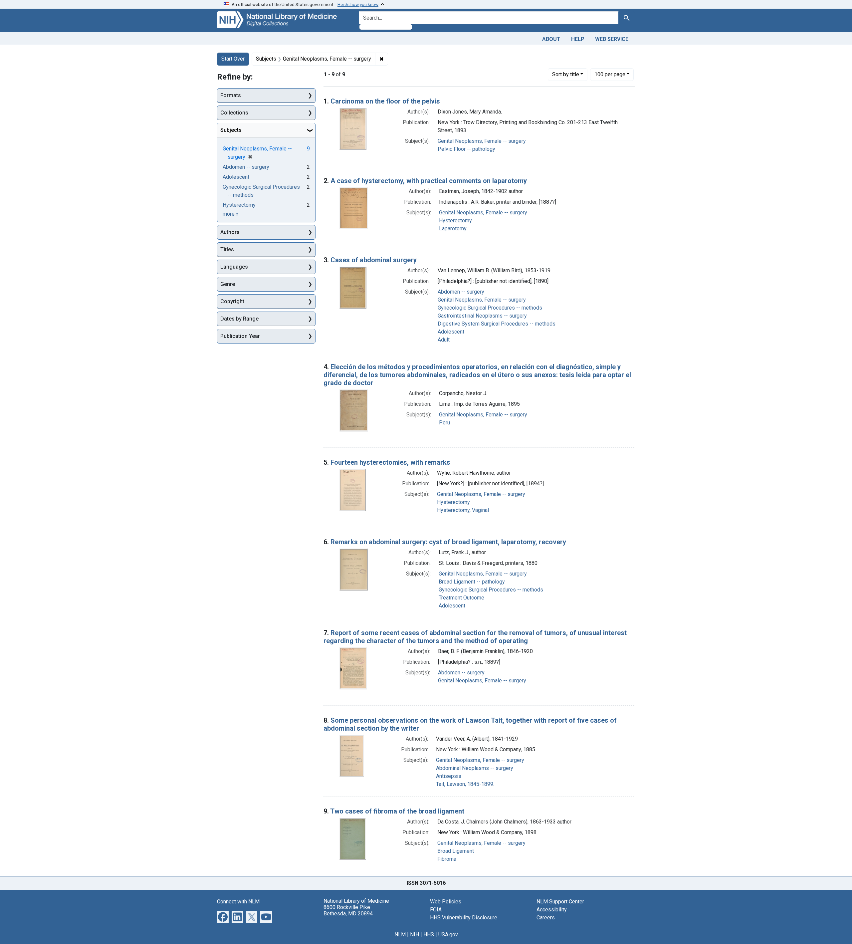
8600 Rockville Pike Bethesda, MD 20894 (348, 910)
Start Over (233, 59)
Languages (234, 267)
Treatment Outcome (461, 597)
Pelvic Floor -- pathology (466, 149)
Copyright (232, 301)
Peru (444, 422)
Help (577, 39)
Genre (227, 284)
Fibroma (446, 859)
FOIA (436, 909)
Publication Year (240, 336)
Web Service (611, 39)
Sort (565, 74)
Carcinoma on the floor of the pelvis (385, 101)
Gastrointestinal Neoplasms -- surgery (482, 316)
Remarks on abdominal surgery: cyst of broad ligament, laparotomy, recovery (448, 542)
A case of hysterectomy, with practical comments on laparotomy (428, 181)
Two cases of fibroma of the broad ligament (397, 811)
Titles (227, 249)
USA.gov (448, 934)
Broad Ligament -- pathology (472, 582)
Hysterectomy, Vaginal (463, 510)
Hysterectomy (455, 220)
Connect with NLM (238, 901)
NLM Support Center (560, 901)
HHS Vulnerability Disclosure (463, 917)
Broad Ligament (455, 851)
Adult (444, 340)
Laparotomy (453, 228)
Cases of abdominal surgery (373, 260)
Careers (545, 917)
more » (231, 214)
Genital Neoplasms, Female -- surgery (482, 141)
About (551, 39)
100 (609, 74)
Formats (230, 95)
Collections (234, 113)
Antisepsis (448, 776)
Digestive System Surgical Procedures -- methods (496, 324)
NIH (414, 934)
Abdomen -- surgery (461, 292)
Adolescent (451, 332)
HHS (428, 934)
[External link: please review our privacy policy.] (223, 916)
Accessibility (551, 909)
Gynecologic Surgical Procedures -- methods (490, 308)
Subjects (231, 130)
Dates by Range (239, 319)
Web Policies (445, 901)
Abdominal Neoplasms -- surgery (474, 768)
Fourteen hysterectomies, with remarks (390, 462)
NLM (400, 934)
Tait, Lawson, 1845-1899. (465, 784)
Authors (230, 232)
